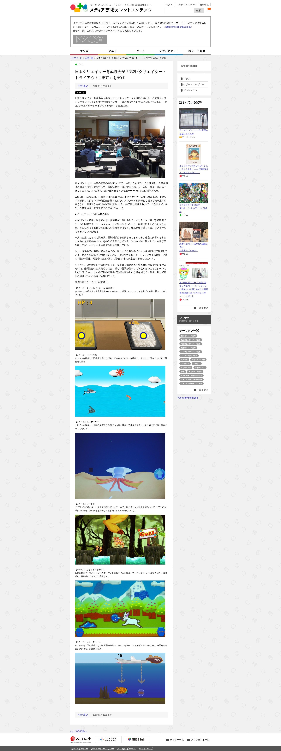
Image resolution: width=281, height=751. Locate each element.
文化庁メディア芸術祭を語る (191, 375)
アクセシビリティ (126, 748)
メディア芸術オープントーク (191, 383)
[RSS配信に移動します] (209, 9)
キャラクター (186, 368)
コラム (186, 78)
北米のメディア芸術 (188, 348)
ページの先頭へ (78, 731)
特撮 (182, 371)
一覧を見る (202, 308)
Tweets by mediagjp (187, 398)
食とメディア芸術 (195, 371)
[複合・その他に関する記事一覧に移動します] (197, 51)
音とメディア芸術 (198, 359)
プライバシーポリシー (102, 748)
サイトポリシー (79, 748)
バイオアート (200, 368)
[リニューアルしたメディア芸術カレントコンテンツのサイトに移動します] (90, 39)
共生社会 (184, 359)
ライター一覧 (177, 739)
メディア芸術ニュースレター (191, 379)
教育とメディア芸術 (188, 336)
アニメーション (189, 137)
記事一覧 (89, 58)
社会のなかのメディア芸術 (190, 340)
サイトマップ (146, 748)
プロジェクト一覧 (200, 739)
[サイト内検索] (179, 10)
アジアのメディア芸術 (189, 356)
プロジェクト (190, 90)
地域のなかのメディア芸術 (190, 344)
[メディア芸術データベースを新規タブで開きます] (108, 739)
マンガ (185, 176)
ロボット (196, 364)
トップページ (76, 58)
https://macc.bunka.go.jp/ (178, 27)
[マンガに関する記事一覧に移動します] (84, 51)
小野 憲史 (83, 86)
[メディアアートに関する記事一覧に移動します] (169, 51)
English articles (189, 66)
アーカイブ (185, 364)
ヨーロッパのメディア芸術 (190, 352)
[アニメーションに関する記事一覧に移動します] (112, 51)
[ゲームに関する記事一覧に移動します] (140, 51)
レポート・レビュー (193, 84)
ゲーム (80, 64)
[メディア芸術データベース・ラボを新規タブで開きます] (136, 739)
